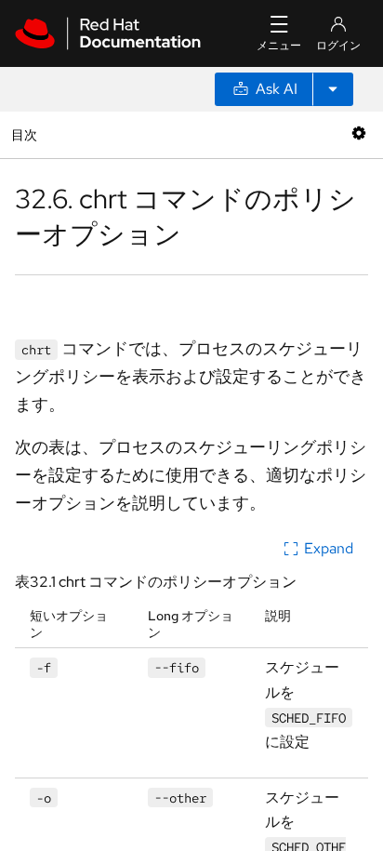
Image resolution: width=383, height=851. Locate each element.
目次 (26, 134)
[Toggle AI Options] (332, 89)
